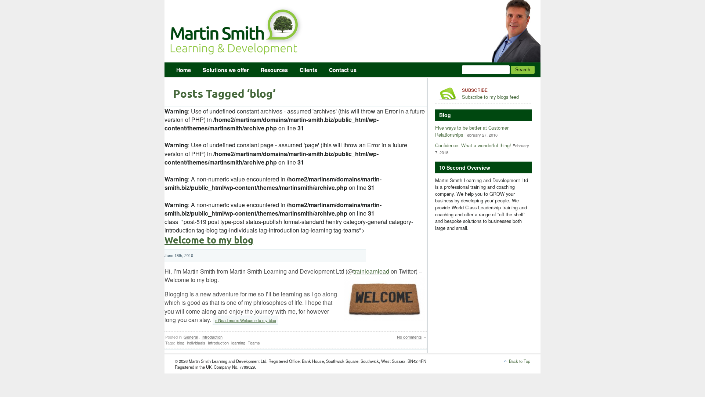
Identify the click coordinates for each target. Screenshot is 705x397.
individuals (196, 343)
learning (238, 343)
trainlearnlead (371, 271)
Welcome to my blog (208, 240)
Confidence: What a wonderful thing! (473, 145)
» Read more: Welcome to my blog (245, 320)
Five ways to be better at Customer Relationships (472, 131)
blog (180, 343)
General (191, 337)
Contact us (343, 69)
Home (183, 69)
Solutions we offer (226, 69)
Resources (274, 69)
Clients (308, 69)
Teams (254, 343)
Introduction (212, 337)
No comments (409, 337)
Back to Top (519, 361)
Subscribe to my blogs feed (490, 93)
